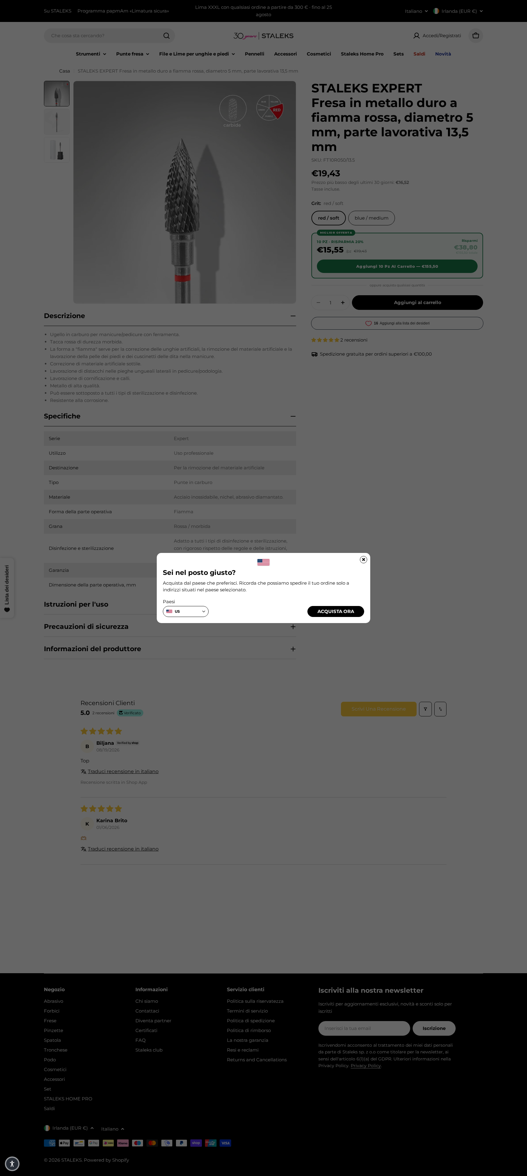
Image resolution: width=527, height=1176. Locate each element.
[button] (12, 1163)
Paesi (169, 601)
